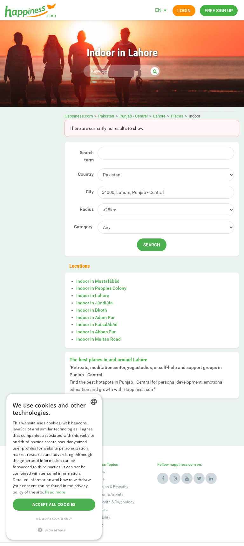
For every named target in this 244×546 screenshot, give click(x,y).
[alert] (54, 467)
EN (158, 10)
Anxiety (117, 494)
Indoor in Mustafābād (97, 281)
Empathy (120, 487)
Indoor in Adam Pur (95, 317)
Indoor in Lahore (92, 295)
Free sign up (219, 10)
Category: (84, 226)
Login (184, 10)
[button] (54, 530)
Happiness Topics (102, 464)
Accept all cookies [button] (53, 504)
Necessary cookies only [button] (54, 518)
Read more (55, 492)
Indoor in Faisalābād (97, 324)
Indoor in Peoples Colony (101, 288)
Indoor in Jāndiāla (94, 302)
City (90, 191)
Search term (87, 156)
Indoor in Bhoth (91, 310)
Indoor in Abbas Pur (96, 331)
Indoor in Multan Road (98, 339)
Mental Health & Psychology (110, 502)
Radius (87, 209)
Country (86, 174)
